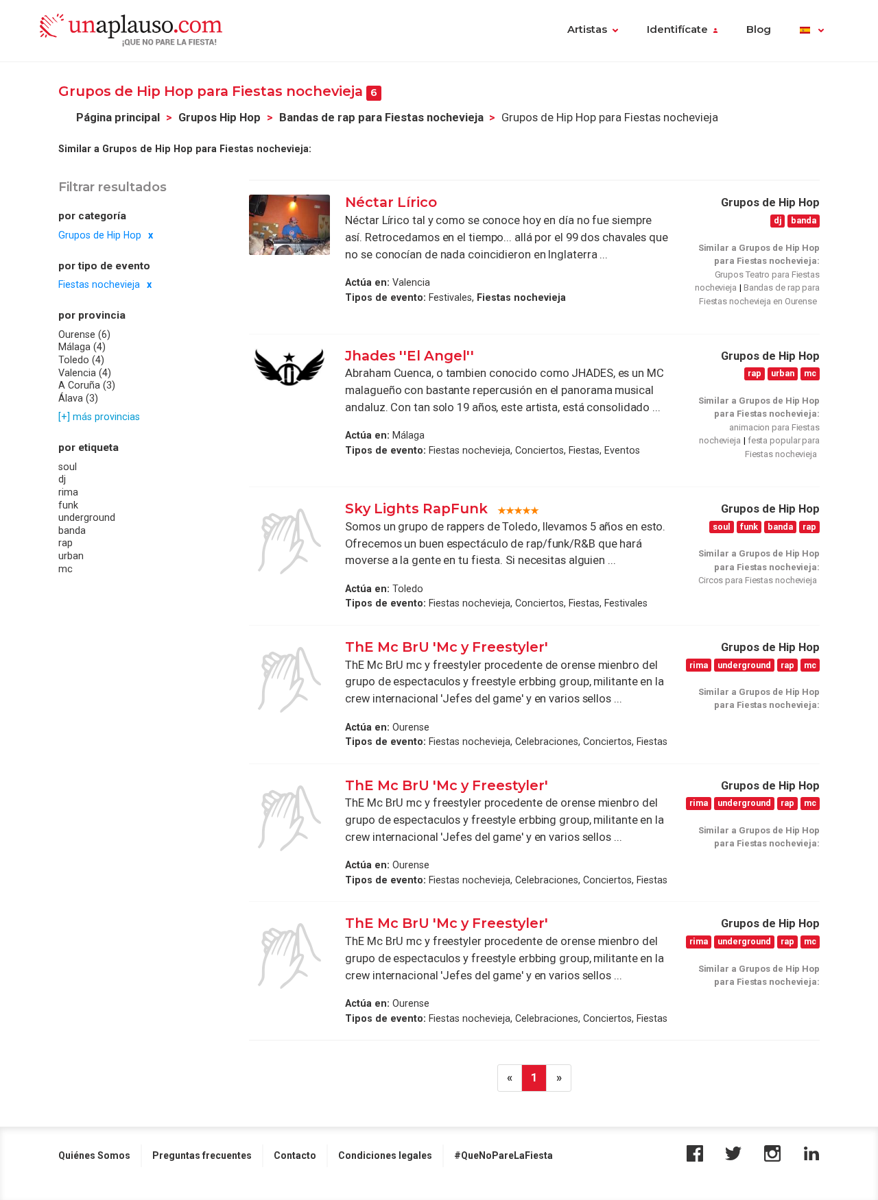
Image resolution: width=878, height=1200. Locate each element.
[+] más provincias (99, 417)
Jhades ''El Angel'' (409, 355)
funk (68, 505)
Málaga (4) (82, 347)
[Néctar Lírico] (289, 225)
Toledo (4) (81, 360)
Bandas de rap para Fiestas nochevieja (381, 117)
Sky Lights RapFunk (416, 508)
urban (71, 556)
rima (68, 492)
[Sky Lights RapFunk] (289, 541)
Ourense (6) (84, 334)
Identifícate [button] (677, 29)
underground (86, 518)
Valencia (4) (84, 372)
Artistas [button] (587, 29)
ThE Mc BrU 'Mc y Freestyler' (446, 647)
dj (62, 479)
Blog (758, 29)
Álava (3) (78, 398)
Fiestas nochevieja (99, 285)
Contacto (295, 1155)
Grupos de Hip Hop (99, 235)
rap (65, 543)
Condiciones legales (385, 1155)
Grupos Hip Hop (219, 117)
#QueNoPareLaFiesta (503, 1155)
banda (72, 530)
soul (67, 466)
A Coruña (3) (86, 385)
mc (65, 568)
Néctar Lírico (391, 202)
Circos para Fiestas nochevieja (757, 580)
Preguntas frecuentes (202, 1155)
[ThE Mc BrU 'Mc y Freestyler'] (289, 679)
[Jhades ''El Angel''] (289, 368)
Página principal (118, 117)
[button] (811, 30)
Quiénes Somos (94, 1155)
